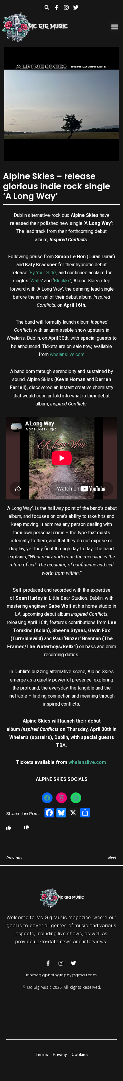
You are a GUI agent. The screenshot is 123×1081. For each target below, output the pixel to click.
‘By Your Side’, (43, 272)
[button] (47, 7)
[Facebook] (47, 797)
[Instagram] (61, 797)
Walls (36, 280)
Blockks (62, 280)
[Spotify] (75, 797)
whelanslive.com (67, 354)
